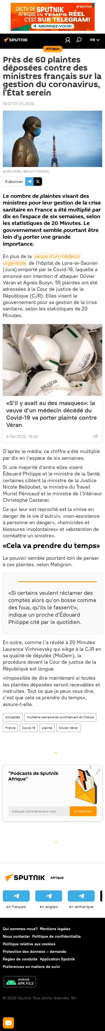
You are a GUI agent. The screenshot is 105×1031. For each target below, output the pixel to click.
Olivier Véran (68, 728)
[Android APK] (20, 982)
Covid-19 (28, 728)
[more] (95, 436)
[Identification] (67, 39)
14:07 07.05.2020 (18, 103)
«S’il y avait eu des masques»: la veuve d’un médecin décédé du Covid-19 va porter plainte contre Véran (51, 413)
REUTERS (13, 171)
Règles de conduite (20, 959)
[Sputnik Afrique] (17, 42)
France (10, 728)
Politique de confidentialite (56, 936)
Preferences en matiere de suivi (31, 966)
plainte (47, 728)
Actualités (12, 717)
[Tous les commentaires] (8, 1022)
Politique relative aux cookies (29, 943)
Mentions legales (55, 928)
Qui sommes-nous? (20, 928)
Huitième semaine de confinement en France (60, 717)
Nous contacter (16, 936)
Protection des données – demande (34, 951)
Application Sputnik (57, 959)
